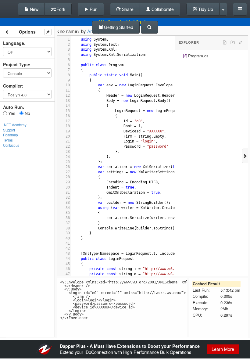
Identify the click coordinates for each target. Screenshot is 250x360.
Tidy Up (205, 9)
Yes (11, 113)
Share (127, 9)
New (33, 9)
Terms (8, 140)
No (26, 113)
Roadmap (10, 134)
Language (13, 43)
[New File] (224, 42)
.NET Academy (15, 124)
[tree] (211, 56)
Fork (60, 9)
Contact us (11, 145)
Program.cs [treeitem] (198, 56)
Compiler (12, 86)
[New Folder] (232, 42)
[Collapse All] (240, 42)
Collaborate (162, 9)
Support (9, 130)
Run (93, 9)
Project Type (16, 64)
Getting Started (118, 27)
